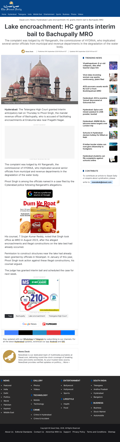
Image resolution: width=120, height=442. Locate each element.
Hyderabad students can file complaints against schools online (94, 158)
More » (66, 362)
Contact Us (39, 432)
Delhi (6, 393)
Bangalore (98, 397)
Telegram (39, 339)
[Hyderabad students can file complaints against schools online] (113, 158)
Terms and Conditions (96, 432)
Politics (7, 397)
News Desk (29, 51)
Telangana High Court (58, 316)
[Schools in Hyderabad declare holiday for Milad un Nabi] (113, 135)
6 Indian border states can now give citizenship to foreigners (94, 146)
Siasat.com (24, 20)
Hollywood (68, 389)
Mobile (37, 400)
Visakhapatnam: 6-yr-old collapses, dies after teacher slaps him (94, 65)
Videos (80, 14)
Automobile (99, 415)
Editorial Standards (23, 432)
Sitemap (111, 432)
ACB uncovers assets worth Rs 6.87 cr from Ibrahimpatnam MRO (95, 88)
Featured (7, 385)
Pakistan (7, 405)
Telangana (22, 14)
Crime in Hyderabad (42, 414)
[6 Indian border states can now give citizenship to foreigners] (113, 147)
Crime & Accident (41, 418)
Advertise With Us (54, 432)
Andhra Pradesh (101, 389)
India (30, 14)
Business (66, 14)
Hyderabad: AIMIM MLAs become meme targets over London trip (95, 123)
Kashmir (7, 408)
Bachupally (20, 316)
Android (53, 341)
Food (66, 408)
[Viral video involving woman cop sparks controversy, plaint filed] (113, 77)
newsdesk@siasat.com (101, 182)
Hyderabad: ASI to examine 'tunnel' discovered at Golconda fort (95, 100)
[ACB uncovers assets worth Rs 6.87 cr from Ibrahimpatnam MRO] (113, 89)
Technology (39, 404)
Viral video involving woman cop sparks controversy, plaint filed (93, 77)
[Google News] (29, 324)
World (6, 401)
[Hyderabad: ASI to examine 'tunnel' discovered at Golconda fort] (113, 100)
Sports (58, 14)
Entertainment (49, 14)
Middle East (37, 14)
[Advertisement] (39, 142)
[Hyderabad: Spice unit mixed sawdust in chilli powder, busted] (113, 112)
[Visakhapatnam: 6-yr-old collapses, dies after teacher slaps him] (113, 66)
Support (67, 432)
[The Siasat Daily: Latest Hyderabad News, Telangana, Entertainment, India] (11, 6)
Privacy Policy (79, 432)
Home (4, 14)
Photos (73, 14)
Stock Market (100, 411)
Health (66, 404)
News (32, 20)
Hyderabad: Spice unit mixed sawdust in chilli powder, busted (93, 111)
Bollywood (68, 385)
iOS (63, 341)
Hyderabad (12, 14)
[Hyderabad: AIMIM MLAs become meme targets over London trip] (113, 123)
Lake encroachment (37, 316)
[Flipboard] (49, 324)
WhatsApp (28, 339)
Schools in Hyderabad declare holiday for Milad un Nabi (95, 135)
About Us (9, 432)
